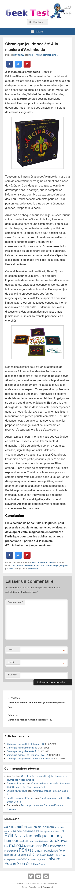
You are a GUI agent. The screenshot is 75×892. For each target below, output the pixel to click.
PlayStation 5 (11, 850)
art (14, 565)
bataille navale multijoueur (20, 798)
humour (11, 840)
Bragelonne (46, 831)
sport (44, 854)
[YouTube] (38, 876)
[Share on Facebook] (9, 66)
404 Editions (10, 827)
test (24, 859)
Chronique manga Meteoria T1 (22, 751)
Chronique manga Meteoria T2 (22, 747)
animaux (49, 826)
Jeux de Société (39, 562)
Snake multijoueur (16, 783)
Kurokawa (58, 840)
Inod (30, 54)
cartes (56, 831)
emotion (21, 836)
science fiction (57, 850)
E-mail (11, 662)
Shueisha (22, 854)
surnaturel (16, 859)
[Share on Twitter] (18, 66)
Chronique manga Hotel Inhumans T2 (25, 744)
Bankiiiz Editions (25, 565)
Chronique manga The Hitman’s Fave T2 (27, 754)
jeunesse (34, 841)
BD (38, 830)
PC (45, 845)
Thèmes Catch (47, 887)
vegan (56, 565)
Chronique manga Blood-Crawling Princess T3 (30, 758)
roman (38, 850)
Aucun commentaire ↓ (47, 54)
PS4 (23, 850)
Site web (12, 674)
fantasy (55, 835)
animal (38, 827)
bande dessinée (24, 831)
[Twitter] (31, 876)
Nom (10, 649)
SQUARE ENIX (56, 854)
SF (15, 854)
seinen (8, 855)
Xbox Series (39, 864)
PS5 (30, 850)
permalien (33, 568)
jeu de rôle (24, 840)
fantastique (37, 835)
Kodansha (43, 841)
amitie (30, 827)
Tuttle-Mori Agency (36, 859)
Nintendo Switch (33, 846)
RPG (45, 850)
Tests (51, 562)
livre (6, 846)
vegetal (64, 565)
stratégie (8, 859)
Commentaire (15, 602)
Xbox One (24, 863)
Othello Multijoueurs (17, 790)
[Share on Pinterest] (27, 66)
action (22, 826)
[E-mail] (46, 876)
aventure (59, 827)
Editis (10, 835)
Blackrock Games (43, 565)
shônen (35, 854)
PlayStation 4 (56, 846)
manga (16, 845)
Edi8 (63, 830)
